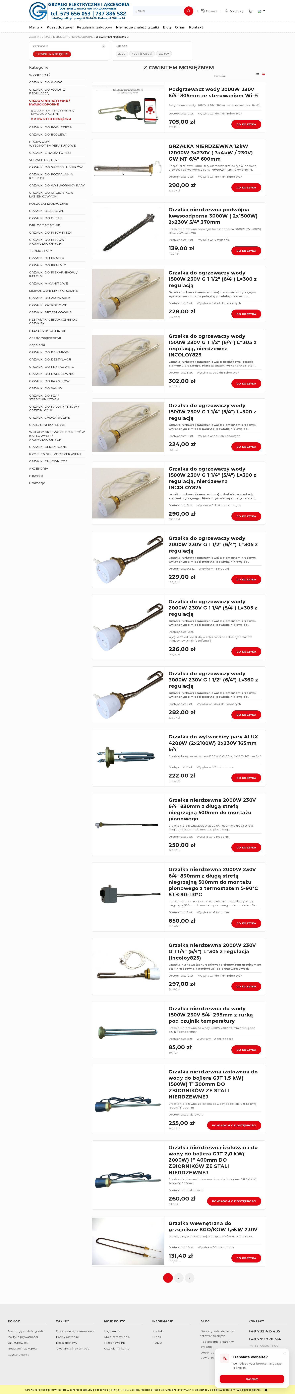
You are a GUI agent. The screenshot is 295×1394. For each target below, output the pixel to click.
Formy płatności (67, 1336)
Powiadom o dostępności (234, 1125)
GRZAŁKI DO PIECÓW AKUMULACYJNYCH (47, 241)
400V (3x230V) (142, 53)
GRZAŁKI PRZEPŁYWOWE (50, 312)
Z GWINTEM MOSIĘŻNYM (52, 54)
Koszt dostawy (66, 1342)
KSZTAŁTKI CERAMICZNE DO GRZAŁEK (53, 321)
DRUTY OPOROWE (44, 225)
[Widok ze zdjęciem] (257, 74)
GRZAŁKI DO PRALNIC (47, 265)
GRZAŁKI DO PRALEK (46, 258)
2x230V (164, 53)
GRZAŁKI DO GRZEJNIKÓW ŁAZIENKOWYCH (51, 194)
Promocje (37, 483)
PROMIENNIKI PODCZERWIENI (55, 454)
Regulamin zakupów (23, 1348)
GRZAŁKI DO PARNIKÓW (49, 381)
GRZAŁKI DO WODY (45, 82)
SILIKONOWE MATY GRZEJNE (53, 291)
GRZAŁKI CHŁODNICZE (48, 461)
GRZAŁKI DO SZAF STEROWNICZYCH (44, 397)
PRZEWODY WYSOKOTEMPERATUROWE (52, 143)
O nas (156, 1336)
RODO (157, 1342)
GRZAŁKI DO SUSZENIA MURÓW (56, 167)
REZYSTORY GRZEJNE (47, 330)
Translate (251, 1379)
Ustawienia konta (116, 1348)
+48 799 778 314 (265, 1339)
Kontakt (158, 1331)
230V (121, 53)
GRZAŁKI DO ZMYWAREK (50, 298)
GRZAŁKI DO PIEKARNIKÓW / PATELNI (53, 274)
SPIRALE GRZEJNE (44, 160)
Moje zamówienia (117, 1336)
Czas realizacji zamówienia (75, 1331)
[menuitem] (38, 27)
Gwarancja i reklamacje (73, 1348)
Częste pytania (18, 1354)
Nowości (36, 476)
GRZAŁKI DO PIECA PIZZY (50, 232)
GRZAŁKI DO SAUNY (45, 388)
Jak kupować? (18, 1342)
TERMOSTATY (40, 251)
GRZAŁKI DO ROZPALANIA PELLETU (51, 176)
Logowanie (112, 1331)
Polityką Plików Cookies (124, 1389)
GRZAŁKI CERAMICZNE (48, 447)
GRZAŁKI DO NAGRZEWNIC (52, 374)
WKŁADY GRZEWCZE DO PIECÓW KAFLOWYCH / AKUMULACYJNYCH (57, 435)
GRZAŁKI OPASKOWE (46, 211)
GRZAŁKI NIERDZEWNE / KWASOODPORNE (49, 102)
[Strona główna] (79, 11)
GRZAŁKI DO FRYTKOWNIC (51, 366)
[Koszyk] (250, 11)
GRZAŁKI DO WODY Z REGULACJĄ (47, 91)
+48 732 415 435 (264, 1331)
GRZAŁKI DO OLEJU (45, 218)
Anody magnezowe (45, 338)
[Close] (284, 1353)
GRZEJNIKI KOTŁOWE (47, 425)
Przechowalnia (115, 1342)
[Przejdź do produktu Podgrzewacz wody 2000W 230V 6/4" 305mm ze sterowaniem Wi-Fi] (128, 107)
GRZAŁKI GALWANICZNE (49, 417)
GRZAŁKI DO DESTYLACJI (50, 359)
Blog (205, 1321)
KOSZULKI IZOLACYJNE (48, 204)
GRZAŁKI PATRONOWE (48, 305)
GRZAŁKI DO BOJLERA (47, 134)
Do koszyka (246, 124)
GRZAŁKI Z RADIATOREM (50, 153)
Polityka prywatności (23, 1336)
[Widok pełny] (263, 74)
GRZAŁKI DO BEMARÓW (49, 352)
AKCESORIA (38, 468)
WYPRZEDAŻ (40, 75)
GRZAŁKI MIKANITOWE (48, 283)
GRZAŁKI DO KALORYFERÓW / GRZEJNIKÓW (54, 408)
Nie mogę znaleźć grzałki (26, 1331)
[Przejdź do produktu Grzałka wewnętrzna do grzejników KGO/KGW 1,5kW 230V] (128, 1241)
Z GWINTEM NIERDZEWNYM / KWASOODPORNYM (52, 112)
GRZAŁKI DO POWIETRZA (50, 127)
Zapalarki (37, 345)
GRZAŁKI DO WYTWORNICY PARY (57, 185)
